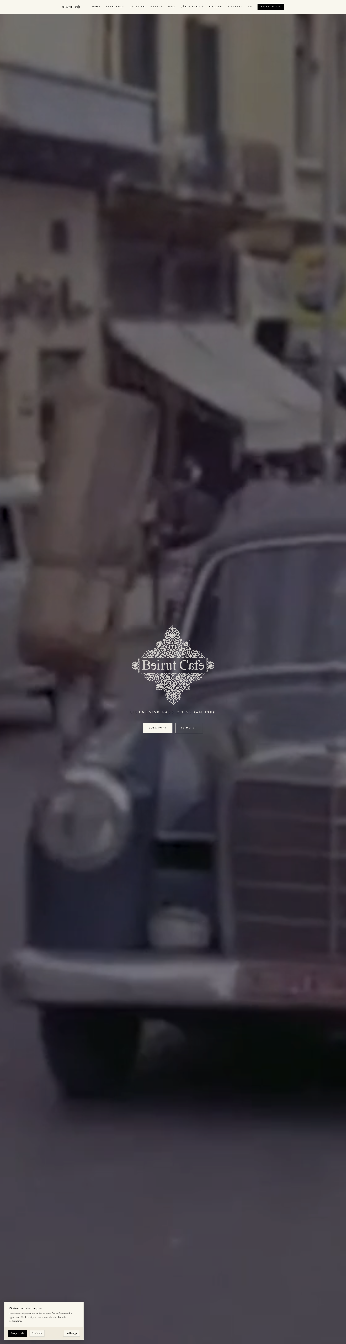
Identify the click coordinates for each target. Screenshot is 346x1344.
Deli (172, 7)
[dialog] (44, 1321)
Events (156, 7)
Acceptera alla (17, 1333)
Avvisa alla (37, 1333)
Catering (138, 7)
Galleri (216, 7)
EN (250, 7)
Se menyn (189, 728)
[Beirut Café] (71, 6)
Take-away (115, 7)
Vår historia (192, 7)
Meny (96, 7)
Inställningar (71, 1333)
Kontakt (235, 7)
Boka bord (270, 7)
